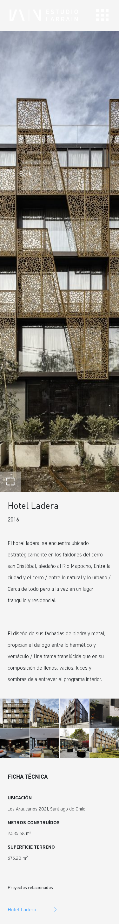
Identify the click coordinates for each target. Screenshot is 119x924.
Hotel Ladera (22, 909)
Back (25, 173)
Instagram (103, 908)
